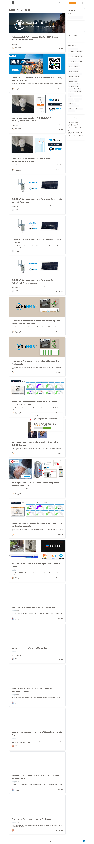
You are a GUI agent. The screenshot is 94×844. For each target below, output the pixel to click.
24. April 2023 (17, 332)
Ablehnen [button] (45, 425)
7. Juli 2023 (17, 251)
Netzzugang (77, 76)
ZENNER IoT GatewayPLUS (73, 106)
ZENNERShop (71, 108)
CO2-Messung (77, 53)
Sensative (71, 88)
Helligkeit (80, 61)
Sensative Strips (77, 88)
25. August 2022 (18, 535)
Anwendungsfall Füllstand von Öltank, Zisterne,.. (32, 648)
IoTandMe (70, 66)
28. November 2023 (18, 170)
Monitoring (71, 76)
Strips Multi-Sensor (77, 91)
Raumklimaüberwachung (73, 86)
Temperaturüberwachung (73, 96)
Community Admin (18, 47)
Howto (70, 63)
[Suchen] (59, 3)
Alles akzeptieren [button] (47, 427)
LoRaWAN (70, 68)
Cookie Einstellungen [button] (38, 427)
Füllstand (70, 58)
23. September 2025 (18, 48)
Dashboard (71, 56)
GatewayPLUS (76, 58)
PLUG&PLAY (71, 83)
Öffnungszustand (78, 108)
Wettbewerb (71, 101)
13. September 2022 (18, 494)
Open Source (71, 78)
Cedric (16, 577)
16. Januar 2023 (17, 413)
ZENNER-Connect (72, 103)
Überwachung (71, 111)
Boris (16, 618)
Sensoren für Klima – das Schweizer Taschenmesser (33, 819)
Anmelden (65, 3)
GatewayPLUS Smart (72, 61)
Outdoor (77, 78)
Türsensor (71, 98)
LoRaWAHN (17, 209)
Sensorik (70, 91)
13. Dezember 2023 (18, 129)
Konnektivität (76, 66)
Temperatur (71, 93)
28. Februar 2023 (18, 373)
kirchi (16, 745)
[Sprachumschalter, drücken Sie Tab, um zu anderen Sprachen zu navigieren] (80, 3)
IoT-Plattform (75, 63)
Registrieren (72, 3)
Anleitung (75, 48)
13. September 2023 (18, 211)
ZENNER (76, 101)
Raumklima (77, 83)
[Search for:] (75, 27)
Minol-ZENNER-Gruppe (77, 73)
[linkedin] (84, 841)
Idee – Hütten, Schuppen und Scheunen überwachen (33, 607)
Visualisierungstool (77, 98)
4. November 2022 (18, 454)
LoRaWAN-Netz (77, 68)
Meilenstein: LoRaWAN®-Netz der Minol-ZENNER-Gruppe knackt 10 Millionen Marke (75, 129)
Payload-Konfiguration (73, 81)
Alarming (70, 48)
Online (69, 13)
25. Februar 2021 (18, 746)
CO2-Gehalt (71, 53)
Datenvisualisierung (78, 56)
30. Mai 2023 (17, 292)
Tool (81, 96)
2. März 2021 (17, 619)
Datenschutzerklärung (38, 425)
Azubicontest (71, 51)
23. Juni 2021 (17, 578)
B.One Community (79, 51)
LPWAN (70, 73)
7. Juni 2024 (17, 89)
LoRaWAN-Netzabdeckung (74, 71)
